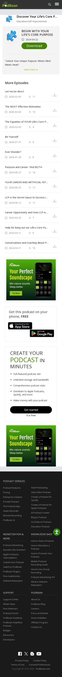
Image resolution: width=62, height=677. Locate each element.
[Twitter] (27, 654)
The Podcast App (11, 506)
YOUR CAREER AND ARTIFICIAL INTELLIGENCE (27, 182)
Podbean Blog (38, 603)
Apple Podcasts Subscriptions (11, 556)
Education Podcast (40, 526)
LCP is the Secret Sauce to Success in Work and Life (27, 197)
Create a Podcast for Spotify (41, 498)
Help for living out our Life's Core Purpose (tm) (27, 227)
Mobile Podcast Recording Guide (39, 563)
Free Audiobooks (11, 576)
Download (34, 46)
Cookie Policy (39, 660)
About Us (35, 599)
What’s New (9, 603)
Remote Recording (12, 515)
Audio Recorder (11, 510)
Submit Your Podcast (13, 562)
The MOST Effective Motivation (23, 106)
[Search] (50, 4)
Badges (7, 630)
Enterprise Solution (12, 497)
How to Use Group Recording (40, 571)
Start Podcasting (39, 487)
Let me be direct (14, 91)
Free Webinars (10, 608)
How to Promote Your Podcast (41, 555)
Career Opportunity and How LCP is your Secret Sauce (27, 212)
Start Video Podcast (41, 492)
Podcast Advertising (13, 545)
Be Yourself (11, 136)
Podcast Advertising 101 (43, 577)
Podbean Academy (12, 617)
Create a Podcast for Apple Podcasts (41, 506)
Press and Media (39, 613)
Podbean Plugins (11, 571)
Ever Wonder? (13, 151)
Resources (8, 634)
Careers (35, 608)
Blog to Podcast (38, 517)
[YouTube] (40, 654)
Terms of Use (17, 664)
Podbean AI (9, 520)
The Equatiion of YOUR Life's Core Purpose (27, 121)
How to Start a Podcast (42, 540)
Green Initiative (38, 617)
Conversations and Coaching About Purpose (27, 242)
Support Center (11, 599)
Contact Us (36, 627)
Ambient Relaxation (13, 580)
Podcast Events (11, 613)
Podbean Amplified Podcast (12, 624)
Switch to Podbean (12, 566)
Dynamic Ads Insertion (14, 549)
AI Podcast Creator (40, 512)
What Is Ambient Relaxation (39, 583)
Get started (31, 410)
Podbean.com (43, 668)
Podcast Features (12, 487)
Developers (9, 639)
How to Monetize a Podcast (40, 547)
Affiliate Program (39, 622)
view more (30, 69)
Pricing (6, 492)
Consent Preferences (39, 664)
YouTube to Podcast (41, 521)
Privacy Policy (22, 660)
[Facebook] (20, 655)
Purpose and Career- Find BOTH (23, 166)
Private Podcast (11, 501)
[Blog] (33, 655)
